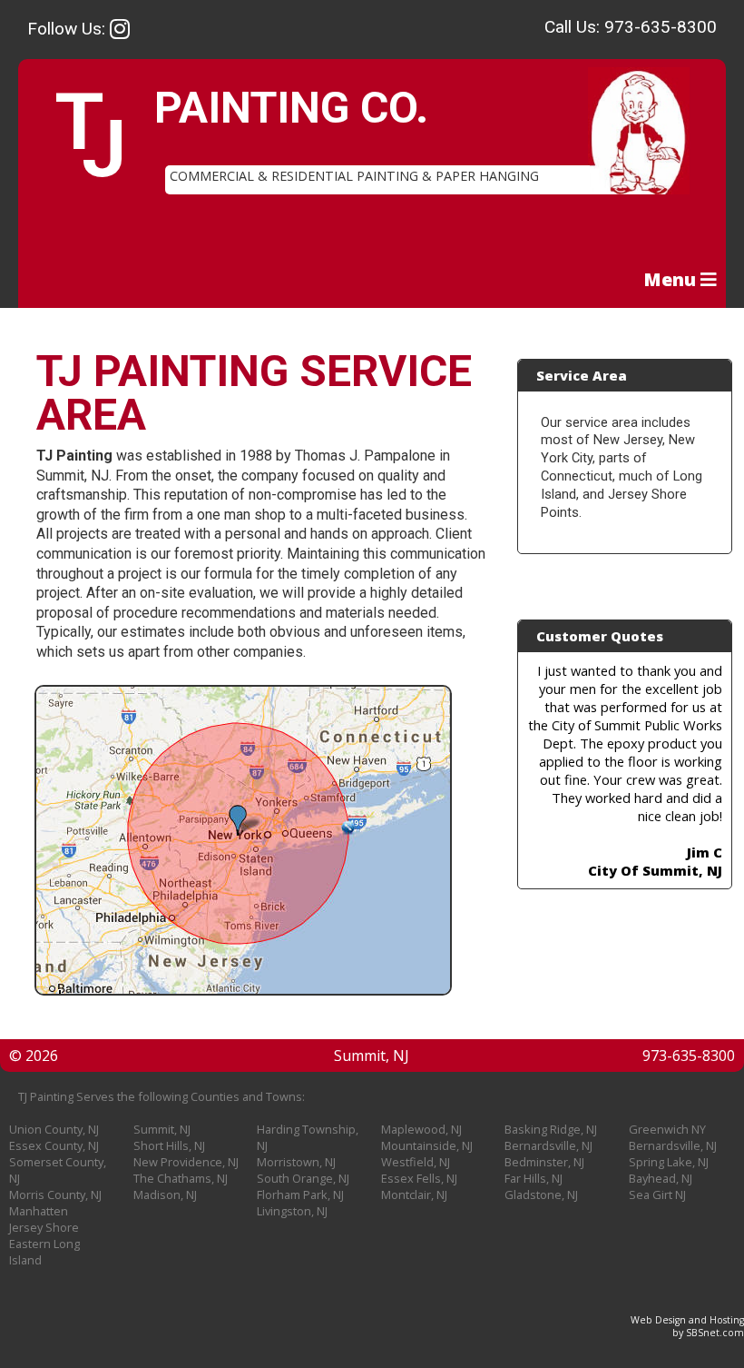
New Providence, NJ (186, 1162)
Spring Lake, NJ (669, 1162)
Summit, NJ (162, 1129)
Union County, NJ (54, 1129)
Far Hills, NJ (533, 1178)
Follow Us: (68, 28)
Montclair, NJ (414, 1194)
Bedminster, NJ (544, 1162)
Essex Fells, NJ (419, 1178)
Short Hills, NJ (169, 1145)
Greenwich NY (667, 1129)
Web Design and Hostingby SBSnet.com (687, 1326)
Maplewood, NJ (421, 1129)
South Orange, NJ (303, 1178)
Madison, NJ (165, 1194)
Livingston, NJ (292, 1211)
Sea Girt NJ (657, 1194)
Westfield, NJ (415, 1162)
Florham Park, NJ (300, 1194)
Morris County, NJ (55, 1194)
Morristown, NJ (296, 1162)
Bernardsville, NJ (548, 1145)
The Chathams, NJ (180, 1178)
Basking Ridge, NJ (550, 1129)
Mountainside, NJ (427, 1145)
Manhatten (38, 1211)
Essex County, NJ (54, 1145)
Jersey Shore (44, 1227)
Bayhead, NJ (660, 1178)
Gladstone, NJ (541, 1194)
